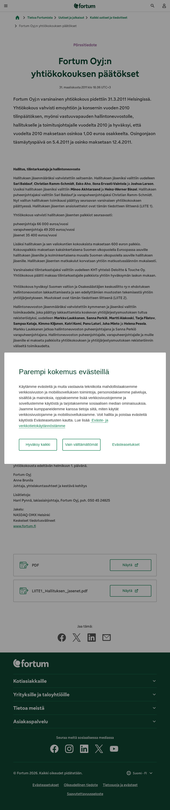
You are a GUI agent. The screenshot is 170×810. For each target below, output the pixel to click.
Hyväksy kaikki (38, 445)
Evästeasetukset (126, 445)
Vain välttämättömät (81, 445)
